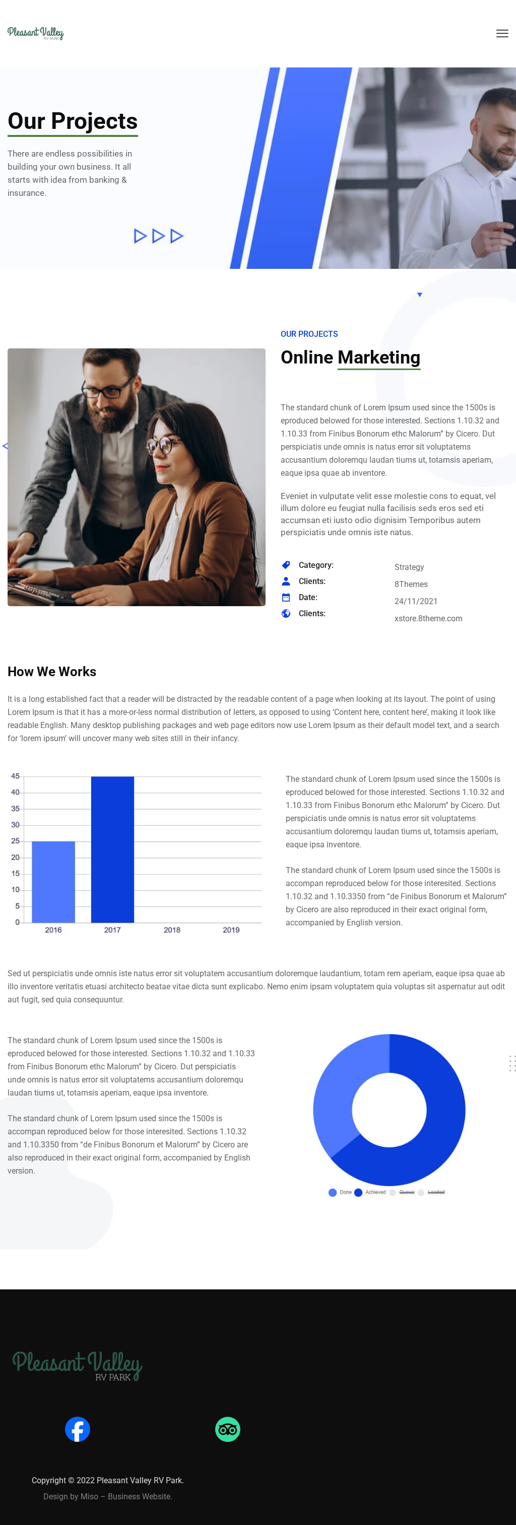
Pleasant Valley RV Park (139, 1480)
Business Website (139, 1496)
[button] (502, 34)
